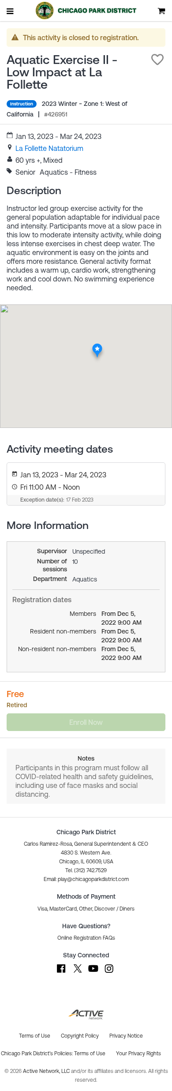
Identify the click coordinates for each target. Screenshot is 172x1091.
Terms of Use (89, 1053)
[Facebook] (61, 973)
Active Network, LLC (47, 1071)
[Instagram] (109, 973)
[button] (157, 59)
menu (10, 11)
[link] (49, 148)
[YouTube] (93, 973)
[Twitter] (77, 973)
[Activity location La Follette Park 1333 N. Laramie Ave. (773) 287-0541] (97, 346)
